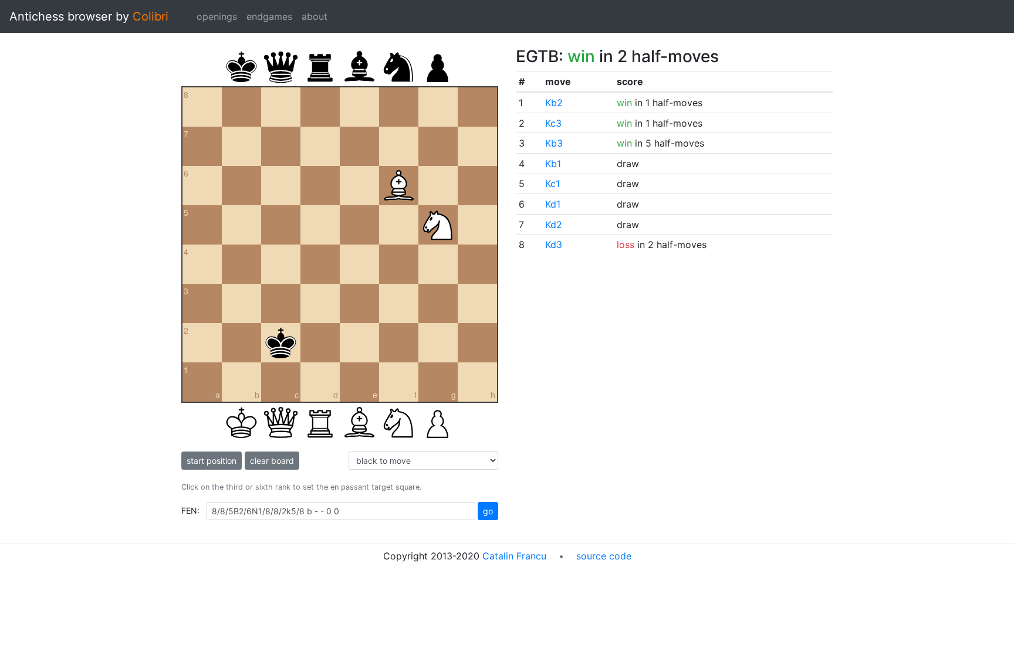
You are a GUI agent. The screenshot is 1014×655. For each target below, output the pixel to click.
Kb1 (553, 163)
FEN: (190, 510)
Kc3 (553, 123)
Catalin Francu (514, 556)
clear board (272, 461)
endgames (269, 16)
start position (211, 461)
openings (217, 16)
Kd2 (553, 224)
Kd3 (553, 244)
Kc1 (552, 183)
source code (603, 556)
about (314, 16)
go (488, 511)
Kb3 (554, 143)
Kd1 (552, 204)
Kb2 (554, 102)
